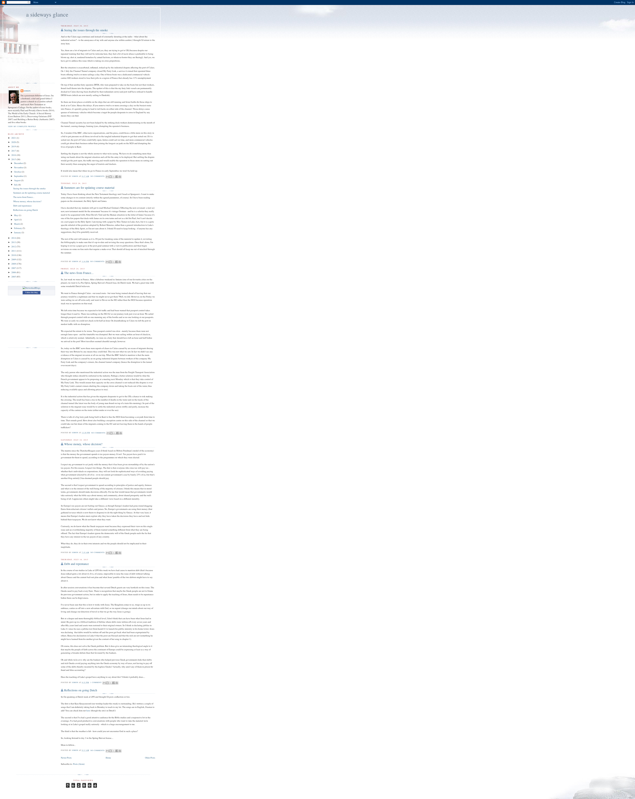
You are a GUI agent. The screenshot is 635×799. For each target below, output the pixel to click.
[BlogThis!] (110, 176)
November (19, 167)
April (16, 219)
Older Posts (150, 757)
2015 (14, 159)
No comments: (98, 176)
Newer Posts (66, 757)
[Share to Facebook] (116, 176)
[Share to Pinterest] (120, 176)
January (17, 232)
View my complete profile (22, 126)
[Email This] (107, 176)
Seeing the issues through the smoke (86, 30)
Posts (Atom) (79, 763)
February (18, 228)
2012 (14, 246)
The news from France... (79, 273)
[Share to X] (113, 176)
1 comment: (96, 682)
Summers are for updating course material (89, 188)
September (19, 176)
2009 (14, 259)
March (17, 223)
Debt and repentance (76, 564)
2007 (14, 267)
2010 (14, 255)
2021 (14, 137)
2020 (14, 142)
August (17, 180)
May (16, 215)
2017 (14, 150)
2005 (14, 276)
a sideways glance (47, 14)
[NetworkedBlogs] (31, 287)
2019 (14, 146)
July (16, 184)
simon (27, 91)
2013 (14, 242)
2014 (14, 237)
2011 (14, 250)
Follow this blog (31, 292)
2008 (14, 263)
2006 (14, 272)
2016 (14, 155)
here (88, 710)
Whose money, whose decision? (83, 444)
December (18, 163)
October (18, 171)
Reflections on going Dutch (80, 690)
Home (108, 757)
